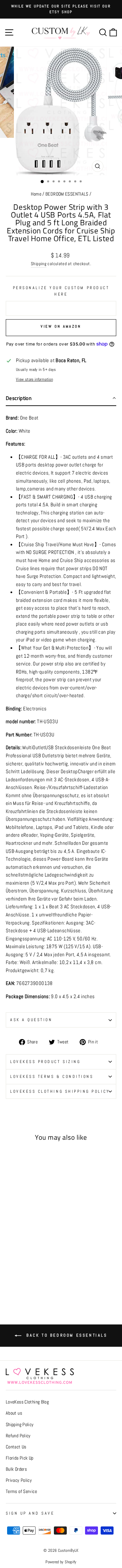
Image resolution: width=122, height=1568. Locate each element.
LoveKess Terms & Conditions (51, 1076)
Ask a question (31, 1019)
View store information (34, 379)
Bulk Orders (16, 1469)
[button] (61, 398)
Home (36, 194)
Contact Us (16, 1447)
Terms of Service (21, 1491)
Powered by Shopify (61, 1562)
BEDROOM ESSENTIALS (66, 194)
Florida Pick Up (20, 1458)
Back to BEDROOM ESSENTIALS (65, 1335)
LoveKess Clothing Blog (27, 1402)
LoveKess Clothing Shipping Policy (60, 1091)
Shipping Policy (20, 1424)
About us (14, 1413)
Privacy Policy (19, 1480)
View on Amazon (61, 326)
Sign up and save (30, 1513)
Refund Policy (18, 1436)
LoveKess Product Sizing (45, 1061)
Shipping (38, 264)
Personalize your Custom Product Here (61, 291)
